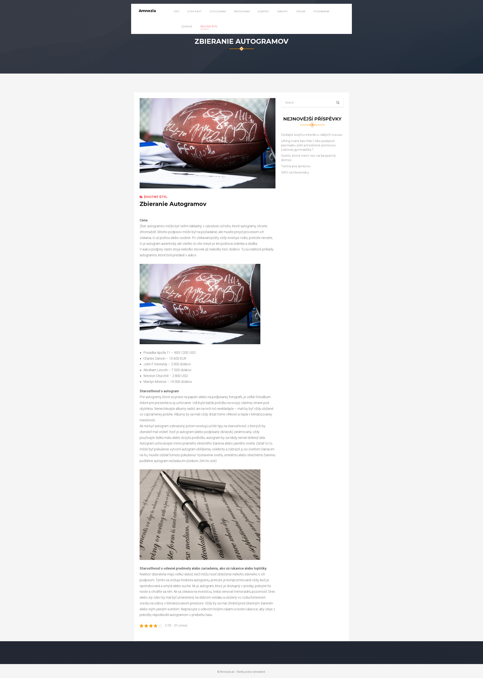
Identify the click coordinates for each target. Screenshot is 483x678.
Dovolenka (218, 11)
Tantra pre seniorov (296, 166)
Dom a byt (194, 11)
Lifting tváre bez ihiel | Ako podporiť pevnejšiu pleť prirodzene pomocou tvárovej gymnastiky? (308, 145)
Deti (176, 11)
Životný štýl (209, 26)
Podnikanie (321, 11)
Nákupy (282, 11)
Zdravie (186, 26)
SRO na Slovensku (295, 172)
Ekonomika (242, 11)
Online (300, 11)
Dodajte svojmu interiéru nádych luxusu (311, 135)
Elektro (263, 11)
